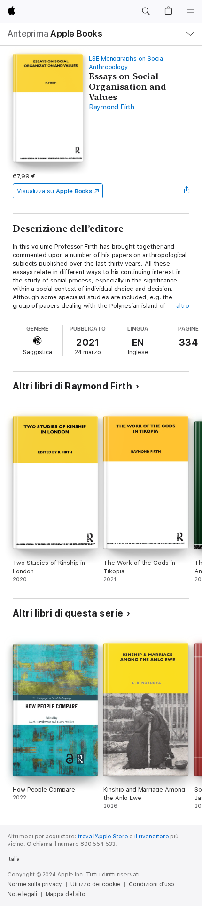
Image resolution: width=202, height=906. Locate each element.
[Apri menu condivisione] (186, 191)
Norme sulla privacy (35, 884)
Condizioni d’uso (151, 884)
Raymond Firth (111, 107)
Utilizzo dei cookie (95, 884)
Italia (14, 859)
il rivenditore (151, 836)
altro (182, 305)
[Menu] (190, 11)
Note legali (22, 894)
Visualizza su (54, 191)
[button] (145, 11)
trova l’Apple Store (103, 836)
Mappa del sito (65, 894)
